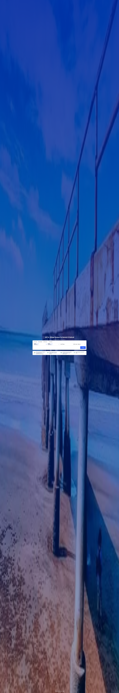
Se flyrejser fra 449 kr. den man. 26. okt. (59, 339)
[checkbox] (51, 342)
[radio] (35, 342)
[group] (39, 344)
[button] (98, 1)
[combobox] (39, 344)
